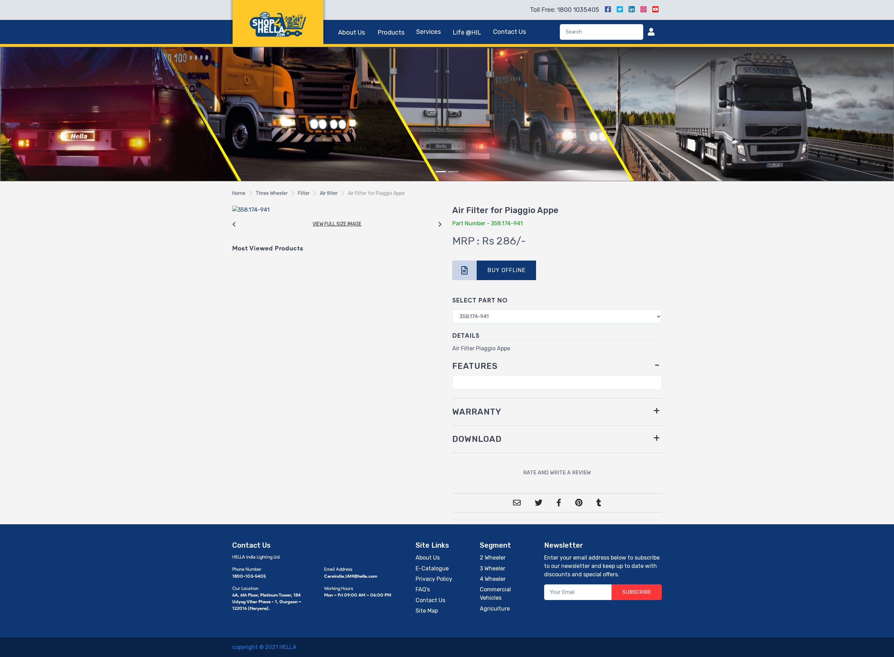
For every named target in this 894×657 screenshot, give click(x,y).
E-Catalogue (432, 568)
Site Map (427, 610)
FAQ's (423, 589)
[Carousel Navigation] (337, 224)
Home (239, 193)
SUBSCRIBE (636, 592)
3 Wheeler (492, 568)
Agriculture (495, 608)
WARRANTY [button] (476, 412)
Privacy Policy (434, 578)
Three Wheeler (272, 193)
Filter (304, 193)
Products (391, 32)
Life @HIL (467, 32)
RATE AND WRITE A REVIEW (557, 472)
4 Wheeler (493, 578)
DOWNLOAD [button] (477, 439)
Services (428, 32)
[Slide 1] (440, 171)
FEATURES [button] (475, 366)
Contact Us (509, 32)
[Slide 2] (453, 171)
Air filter (329, 193)
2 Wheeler (493, 557)
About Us (351, 32)
